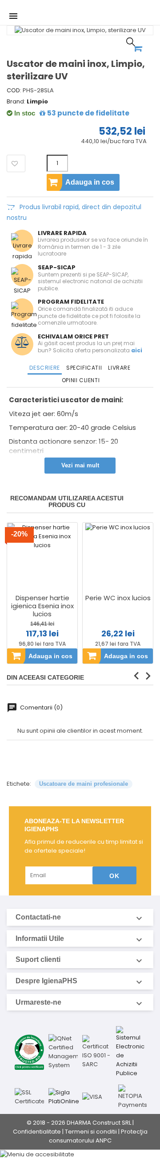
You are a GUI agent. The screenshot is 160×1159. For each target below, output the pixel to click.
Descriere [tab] (44, 367)
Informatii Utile (80, 939)
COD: (14, 90)
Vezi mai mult (80, 465)
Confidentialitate (37, 1131)
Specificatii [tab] (84, 367)
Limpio (37, 101)
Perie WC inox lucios (118, 598)
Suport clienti (80, 960)
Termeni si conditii (91, 1131)
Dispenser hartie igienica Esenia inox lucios (42, 606)
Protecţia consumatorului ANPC (98, 1136)
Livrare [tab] (119, 367)
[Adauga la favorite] (15, 163)
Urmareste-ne (80, 1002)
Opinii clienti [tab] (81, 380)
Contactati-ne (80, 917)
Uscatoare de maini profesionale (83, 783)
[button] (80, 1154)
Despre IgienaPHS (80, 981)
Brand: (16, 101)
